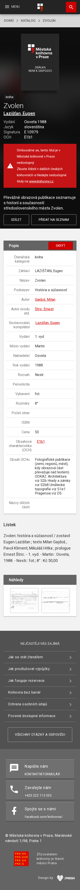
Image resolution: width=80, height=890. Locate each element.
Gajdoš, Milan (45, 299)
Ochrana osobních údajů (27, 704)
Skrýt (61, 245)
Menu (12, 6)
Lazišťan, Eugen (19, 113)
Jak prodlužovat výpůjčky (29, 669)
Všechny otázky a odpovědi (40, 735)
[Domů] (40, 7)
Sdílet (16, 220)
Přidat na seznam (54, 220)
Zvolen (49, 21)
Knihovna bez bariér (24, 692)
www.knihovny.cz (41, 181)
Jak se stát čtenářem (25, 657)
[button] (40, 62)
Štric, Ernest (44, 309)
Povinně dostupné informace (31, 716)
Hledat (69, 7)
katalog (28, 21)
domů (9, 21)
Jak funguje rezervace (26, 680)
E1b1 (41, 441)
